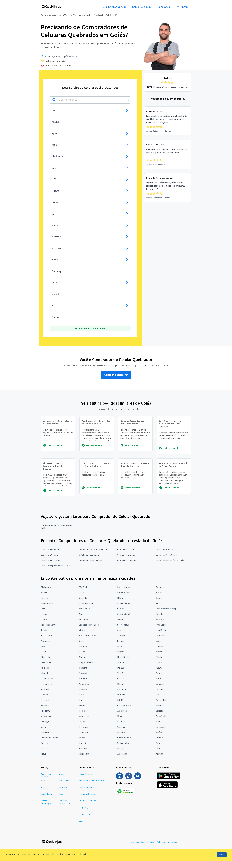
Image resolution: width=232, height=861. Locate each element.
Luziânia (121, 732)
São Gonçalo (123, 624)
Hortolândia (123, 657)
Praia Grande (161, 624)
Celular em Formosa (165, 549)
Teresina (83, 667)
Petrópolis (122, 689)
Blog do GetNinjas (87, 800)
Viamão (120, 673)
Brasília (159, 592)
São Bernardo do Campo (167, 608)
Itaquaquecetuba (87, 662)
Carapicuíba (161, 635)
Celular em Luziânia (126, 554)
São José (121, 635)
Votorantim (161, 700)
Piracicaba (45, 657)
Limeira (44, 694)
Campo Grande (124, 614)
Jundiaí (44, 630)
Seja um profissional (114, 7)
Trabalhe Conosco (87, 794)
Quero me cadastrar (116, 374)
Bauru (81, 694)
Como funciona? (141, 7)
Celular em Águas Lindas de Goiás (56, 565)
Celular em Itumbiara (89, 554)
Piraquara (45, 710)
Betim (82, 651)
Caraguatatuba (124, 705)
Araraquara (122, 710)
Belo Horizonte (124, 592)
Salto (43, 727)
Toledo (82, 737)
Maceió (82, 657)
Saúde (61, 794)
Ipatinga (45, 721)
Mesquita (83, 689)
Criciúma (121, 727)
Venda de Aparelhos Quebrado (88, 15)
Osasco (44, 614)
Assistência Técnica (62, 15)
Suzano (120, 641)
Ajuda (81, 820)
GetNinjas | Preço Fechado (91, 780)
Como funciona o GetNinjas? (58, 65)
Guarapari (160, 727)
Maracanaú (46, 716)
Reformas (63, 787)
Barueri (159, 597)
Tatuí (43, 753)
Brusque (44, 743)
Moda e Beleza (65, 780)
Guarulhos (83, 597)
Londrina (83, 646)
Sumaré (120, 662)
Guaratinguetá (124, 737)
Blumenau (160, 646)
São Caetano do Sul (88, 635)
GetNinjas (46, 15)
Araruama (121, 721)
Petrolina (83, 727)
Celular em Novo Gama (166, 554)
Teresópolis (161, 716)
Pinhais (120, 667)
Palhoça (159, 743)
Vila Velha (83, 619)
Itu (80, 700)
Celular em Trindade (126, 560)
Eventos (63, 773)
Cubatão (45, 748)
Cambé (159, 748)
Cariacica (121, 678)
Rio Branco (46, 587)
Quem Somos (85, 773)
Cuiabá (44, 619)
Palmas (159, 673)
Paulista (159, 689)
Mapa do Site (85, 814)
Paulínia (121, 694)
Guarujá (82, 641)
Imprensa (134, 842)
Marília (159, 732)
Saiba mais (82, 854)
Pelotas (82, 710)
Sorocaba (160, 619)
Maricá (120, 684)
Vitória (82, 630)
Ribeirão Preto (86, 603)
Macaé (158, 678)
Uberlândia (161, 630)
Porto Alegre (47, 603)
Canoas (120, 630)
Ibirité (120, 700)
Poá (157, 694)
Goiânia (82, 592)
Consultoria (46, 794)
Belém (120, 619)
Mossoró (160, 737)
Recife (44, 608)
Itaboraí (159, 705)
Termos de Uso (148, 842)
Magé (119, 716)
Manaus (82, 614)
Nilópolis (45, 673)
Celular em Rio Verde (50, 560)
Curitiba (44, 597)
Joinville (160, 614)
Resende (83, 748)
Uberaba (159, 710)
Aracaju (159, 651)
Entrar (184, 7)
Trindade (45, 732)
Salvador (45, 592)
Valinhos (45, 667)
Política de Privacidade (167, 842)
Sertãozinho (123, 743)
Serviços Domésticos (64, 802)
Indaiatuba (46, 662)
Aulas (43, 780)
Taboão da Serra (48, 624)
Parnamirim (46, 684)
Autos (43, 787)
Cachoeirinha (47, 678)
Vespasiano (84, 716)
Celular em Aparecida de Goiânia (93, 549)
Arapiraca (45, 641)
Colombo (160, 662)
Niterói (120, 597)
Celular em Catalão (126, 549)
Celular (109, 15)
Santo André (84, 608)
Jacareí (159, 667)
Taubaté (83, 678)
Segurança (164, 7)
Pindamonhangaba (49, 737)
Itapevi (120, 651)
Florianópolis (123, 603)
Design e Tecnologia (46, 802)
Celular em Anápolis (50, 549)
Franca (82, 705)
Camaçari (160, 684)
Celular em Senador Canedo (91, 560)
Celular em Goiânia (49, 554)
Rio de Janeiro (123, 587)
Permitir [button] (221, 855)
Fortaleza (160, 587)
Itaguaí (82, 743)
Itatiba (159, 721)
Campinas (121, 608)
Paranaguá (84, 753)
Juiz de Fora (46, 635)
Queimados (84, 732)
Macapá (120, 748)
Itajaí (43, 651)
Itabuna (159, 753)
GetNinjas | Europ (87, 787)
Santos (159, 603)
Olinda (159, 657)
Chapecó (83, 721)
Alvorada (45, 689)
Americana (84, 684)
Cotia (158, 641)
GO (115, 15)
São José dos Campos (89, 624)
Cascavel (45, 700)
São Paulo (83, 587)
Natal (43, 646)
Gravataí (83, 673)
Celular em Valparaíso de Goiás (170, 560)
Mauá (119, 646)
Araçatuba (122, 753)
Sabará (44, 705)
